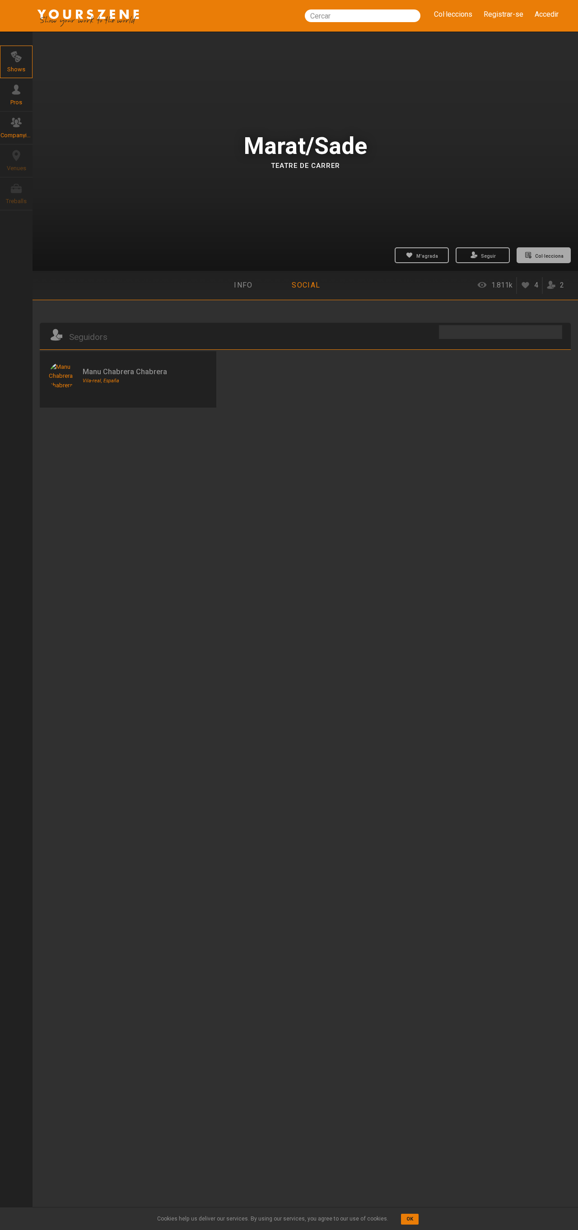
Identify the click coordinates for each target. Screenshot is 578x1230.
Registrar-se (503, 14)
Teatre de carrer (305, 166)
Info (243, 285)
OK (409, 1219)
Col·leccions (453, 14)
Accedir (547, 14)
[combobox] (362, 15)
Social (306, 285)
